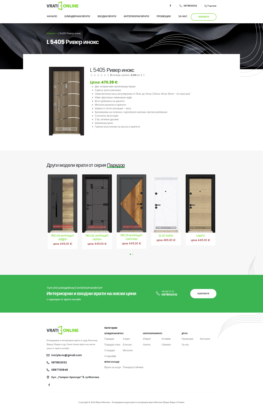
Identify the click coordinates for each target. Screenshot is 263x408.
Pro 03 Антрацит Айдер (62, 237)
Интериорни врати (136, 16)
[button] (130, 254)
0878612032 (190, 5)
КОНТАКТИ (203, 17)
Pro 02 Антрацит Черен (97, 237)
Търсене (211, 5)
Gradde (166, 339)
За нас (182, 16)
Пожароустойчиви (133, 367)
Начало (52, 16)
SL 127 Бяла (166, 236)
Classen (166, 344)
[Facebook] (170, 5)
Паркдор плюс (112, 344)
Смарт (126, 339)
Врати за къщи (112, 367)
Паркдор (109, 339)
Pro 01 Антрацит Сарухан (131, 237)
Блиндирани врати (77, 16)
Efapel (147, 339)
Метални (128, 350)
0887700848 (59, 370)
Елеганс (127, 344)
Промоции (164, 16)
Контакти (205, 339)
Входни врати (107, 16)
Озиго (200, 236)
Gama (146, 344)
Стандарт (109, 350)
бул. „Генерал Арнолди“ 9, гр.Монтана (75, 377)
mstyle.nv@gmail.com (66, 355)
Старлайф (110, 356)
